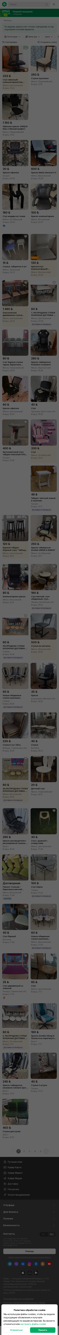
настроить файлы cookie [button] (33, 1324)
